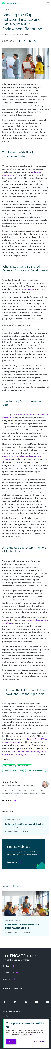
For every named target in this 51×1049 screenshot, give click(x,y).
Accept (11, 1041)
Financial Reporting (13, 770)
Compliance (8, 766)
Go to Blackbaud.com (12, 988)
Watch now (12, 862)
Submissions (8, 972)
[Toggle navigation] (48, 3)
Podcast (6, 966)
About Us (7, 979)
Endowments (24, 766)
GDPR (5, 1016)
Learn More (7, 800)
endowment (29, 289)
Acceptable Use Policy (11, 1011)
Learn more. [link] (33, 1034)
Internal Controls (35, 770)
